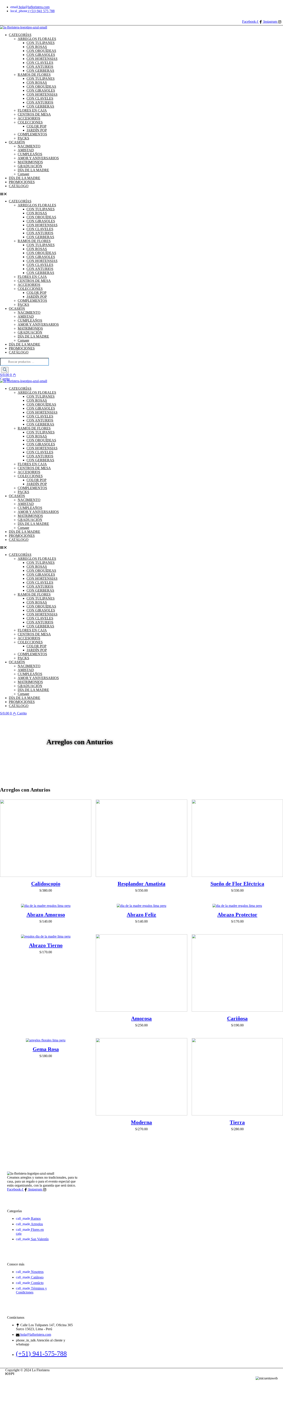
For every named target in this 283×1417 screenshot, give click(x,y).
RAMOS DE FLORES (34, 74)
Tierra (237, 1122)
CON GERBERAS (40, 70)
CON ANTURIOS (40, 66)
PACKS (23, 304)
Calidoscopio (45, 884)
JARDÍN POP (37, 130)
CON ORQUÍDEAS (41, 51)
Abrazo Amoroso (46, 914)
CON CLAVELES (40, 63)
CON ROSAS (37, 47)
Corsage (23, 340)
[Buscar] (5, 370)
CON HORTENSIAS (42, 59)
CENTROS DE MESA (34, 114)
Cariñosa (237, 1018)
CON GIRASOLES (41, 55)
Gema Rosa (46, 1049)
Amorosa (141, 1018)
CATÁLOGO (19, 186)
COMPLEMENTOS (32, 134)
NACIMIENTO (29, 146)
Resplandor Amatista (141, 884)
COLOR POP (36, 126)
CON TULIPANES (41, 43)
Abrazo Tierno (46, 945)
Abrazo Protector (237, 914)
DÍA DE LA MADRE (33, 170)
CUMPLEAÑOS (30, 154)
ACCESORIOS (29, 118)
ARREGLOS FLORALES (37, 39)
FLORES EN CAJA (32, 110)
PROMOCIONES (22, 348)
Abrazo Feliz (141, 914)
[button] (79, 194)
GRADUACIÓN (30, 166)
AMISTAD (26, 150)
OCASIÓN (17, 142)
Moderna (141, 1122)
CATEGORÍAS (20, 35)
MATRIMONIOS (30, 162)
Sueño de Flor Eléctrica (237, 884)
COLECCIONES (30, 122)
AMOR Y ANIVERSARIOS (38, 158)
